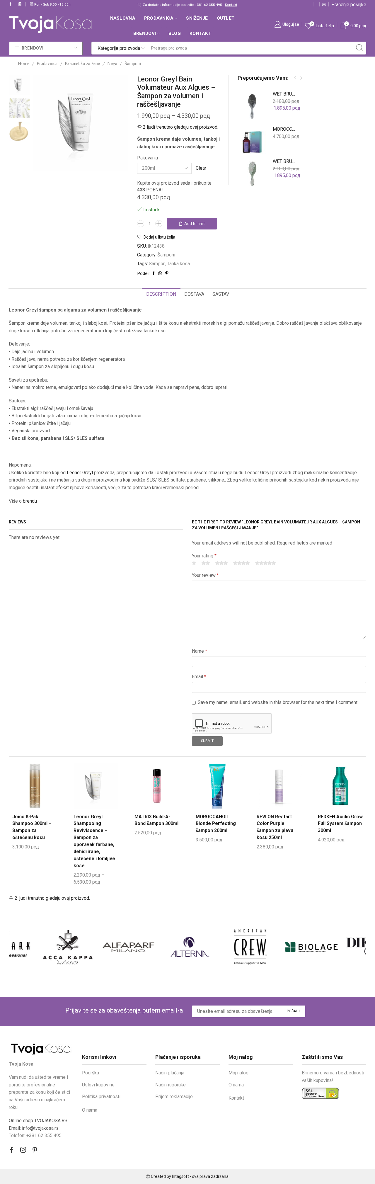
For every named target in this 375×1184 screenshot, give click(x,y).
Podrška (90, 1073)
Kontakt (231, 5)
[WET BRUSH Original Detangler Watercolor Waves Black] (252, 105)
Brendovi (144, 33)
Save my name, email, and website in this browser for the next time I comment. (278, 702)
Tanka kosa (178, 263)
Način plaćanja (169, 1073)
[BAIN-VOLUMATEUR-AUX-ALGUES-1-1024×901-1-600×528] (19, 132)
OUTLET (226, 18)
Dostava (194, 294)
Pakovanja (147, 158)
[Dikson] (340, 947)
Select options (108, 783)
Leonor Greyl (80, 472)
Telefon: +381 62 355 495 (35, 1135)
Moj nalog (238, 1073)
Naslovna (122, 18)
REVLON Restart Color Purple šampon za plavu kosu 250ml (275, 827)
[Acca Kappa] (35, 947)
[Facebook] (10, 4)
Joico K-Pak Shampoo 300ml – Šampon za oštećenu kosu (32, 827)
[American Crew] (218, 947)
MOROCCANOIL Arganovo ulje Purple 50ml (285, 129)
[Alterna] (157, 947)
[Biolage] (279, 947)
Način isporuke (170, 1085)
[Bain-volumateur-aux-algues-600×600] (19, 84)
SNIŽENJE (197, 18)
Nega (112, 63)
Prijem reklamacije (174, 1096)
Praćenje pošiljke (348, 4)
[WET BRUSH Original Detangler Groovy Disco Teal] (252, 173)
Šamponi (133, 63)
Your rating (204, 556)
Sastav (220, 294)
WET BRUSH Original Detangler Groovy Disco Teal (285, 161)
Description (161, 294)
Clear (201, 168)
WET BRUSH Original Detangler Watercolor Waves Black (285, 94)
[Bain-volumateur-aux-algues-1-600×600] (19, 108)
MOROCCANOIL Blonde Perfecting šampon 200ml (216, 823)
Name (199, 651)
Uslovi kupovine (98, 1085)
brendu (30, 501)
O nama (89, 1110)
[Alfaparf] (96, 947)
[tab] (161, 294)
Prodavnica (159, 18)
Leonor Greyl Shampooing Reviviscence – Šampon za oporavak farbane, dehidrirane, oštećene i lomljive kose (94, 841)
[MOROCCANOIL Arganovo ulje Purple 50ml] (252, 140)
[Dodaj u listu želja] (23, 795)
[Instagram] (20, 4)
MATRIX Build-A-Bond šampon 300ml (156, 820)
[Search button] (360, 48)
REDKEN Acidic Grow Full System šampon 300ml (340, 823)
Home (23, 63)
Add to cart (194, 223)
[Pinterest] (35, 1150)
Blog (174, 33)
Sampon (157, 263)
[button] (295, 78)
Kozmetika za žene (82, 63)
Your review (205, 575)
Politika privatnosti (101, 1096)
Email (199, 676)
